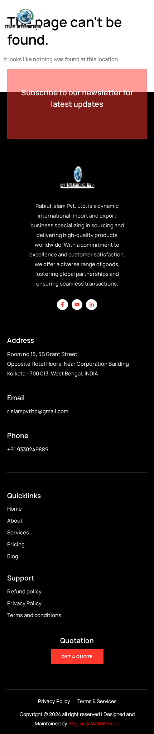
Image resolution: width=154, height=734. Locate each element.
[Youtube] (77, 304)
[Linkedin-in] (91, 304)
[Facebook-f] (62, 304)
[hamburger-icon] (141, 19)
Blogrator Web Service (93, 723)
